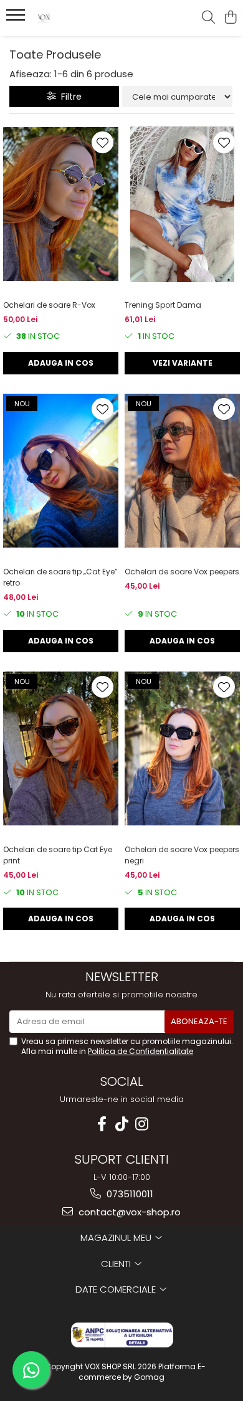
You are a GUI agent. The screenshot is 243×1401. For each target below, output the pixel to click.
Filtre (69, 96)
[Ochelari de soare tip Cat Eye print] (60, 749)
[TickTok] (121, 1124)
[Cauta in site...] (208, 18)
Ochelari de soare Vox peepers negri (182, 855)
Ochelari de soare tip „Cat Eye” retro (60, 577)
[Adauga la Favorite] (102, 142)
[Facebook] (101, 1124)
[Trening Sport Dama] (182, 204)
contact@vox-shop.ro (128, 1211)
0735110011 (128, 1193)
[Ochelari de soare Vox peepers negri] (182, 749)
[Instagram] (141, 1124)
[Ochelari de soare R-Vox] (60, 204)
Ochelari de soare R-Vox (49, 305)
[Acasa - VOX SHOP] (81, 18)
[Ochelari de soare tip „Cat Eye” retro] (60, 471)
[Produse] (17, 18)
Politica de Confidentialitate (140, 1051)
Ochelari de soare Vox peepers (182, 571)
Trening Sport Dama (163, 305)
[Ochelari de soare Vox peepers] (182, 471)
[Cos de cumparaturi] (230, 18)
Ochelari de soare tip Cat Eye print (57, 855)
